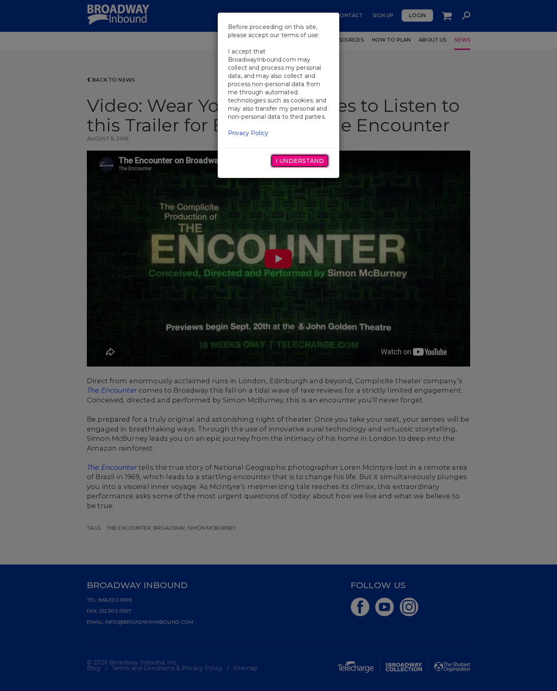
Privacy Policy (248, 133)
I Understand (300, 160)
